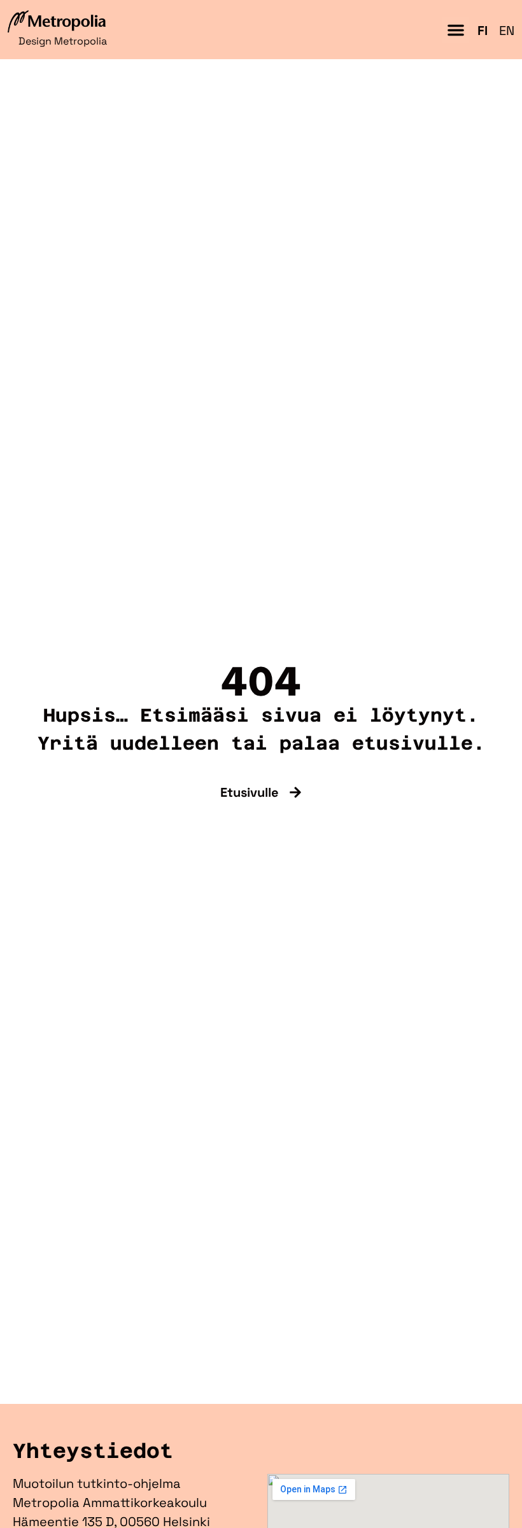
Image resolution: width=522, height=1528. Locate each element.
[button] (455, 30)
